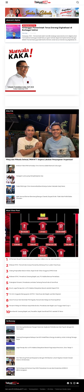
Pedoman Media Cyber (63, 389)
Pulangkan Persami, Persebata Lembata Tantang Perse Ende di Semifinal (33, 282)
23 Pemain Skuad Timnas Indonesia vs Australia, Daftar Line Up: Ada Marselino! (34, 259)
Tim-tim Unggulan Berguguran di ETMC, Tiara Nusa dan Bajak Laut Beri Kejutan (35, 294)
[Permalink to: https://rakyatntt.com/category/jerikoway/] (78, 320)
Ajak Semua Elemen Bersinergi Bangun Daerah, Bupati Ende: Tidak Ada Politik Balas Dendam (44, 197)
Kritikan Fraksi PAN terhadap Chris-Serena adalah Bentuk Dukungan (38, 165)
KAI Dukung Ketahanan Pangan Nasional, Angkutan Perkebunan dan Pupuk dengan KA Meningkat (45, 328)
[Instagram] (74, 383)
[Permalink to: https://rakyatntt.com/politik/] (78, 110)
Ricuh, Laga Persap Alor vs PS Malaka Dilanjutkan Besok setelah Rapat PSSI (34, 288)
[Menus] (6, 2)
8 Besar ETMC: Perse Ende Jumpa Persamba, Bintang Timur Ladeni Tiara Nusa (34, 265)
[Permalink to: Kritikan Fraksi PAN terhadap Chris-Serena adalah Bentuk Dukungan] (10, 169)
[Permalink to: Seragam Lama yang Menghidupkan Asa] (10, 179)
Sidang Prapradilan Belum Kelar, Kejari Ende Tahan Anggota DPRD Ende (33, 270)
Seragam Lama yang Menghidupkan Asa (29, 176)
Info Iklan (50, 389)
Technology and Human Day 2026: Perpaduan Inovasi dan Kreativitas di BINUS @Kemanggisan (42, 369)
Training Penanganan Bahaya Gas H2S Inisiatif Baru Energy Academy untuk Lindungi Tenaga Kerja (46, 338)
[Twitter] (71, 383)
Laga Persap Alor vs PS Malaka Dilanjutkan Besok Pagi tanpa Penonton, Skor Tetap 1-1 (44, 347)
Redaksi (42, 389)
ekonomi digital (29, 25)
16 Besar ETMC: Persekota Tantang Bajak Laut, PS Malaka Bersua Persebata (34, 276)
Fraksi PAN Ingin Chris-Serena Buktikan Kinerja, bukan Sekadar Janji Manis (40, 186)
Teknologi (24, 33)
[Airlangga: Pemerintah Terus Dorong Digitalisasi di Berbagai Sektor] (76, 40)
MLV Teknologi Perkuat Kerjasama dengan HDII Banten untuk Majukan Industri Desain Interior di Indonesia (44, 358)
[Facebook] (68, 383)
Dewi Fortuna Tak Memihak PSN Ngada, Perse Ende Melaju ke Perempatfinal (34, 300)
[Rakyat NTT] (42, 2)
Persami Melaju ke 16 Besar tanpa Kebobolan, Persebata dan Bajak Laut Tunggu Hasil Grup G (39, 305)
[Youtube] (77, 383)
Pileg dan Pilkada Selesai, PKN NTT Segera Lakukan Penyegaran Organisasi (39, 160)
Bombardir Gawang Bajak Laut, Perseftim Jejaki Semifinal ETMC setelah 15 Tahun (36, 311)
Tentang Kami (33, 389)
